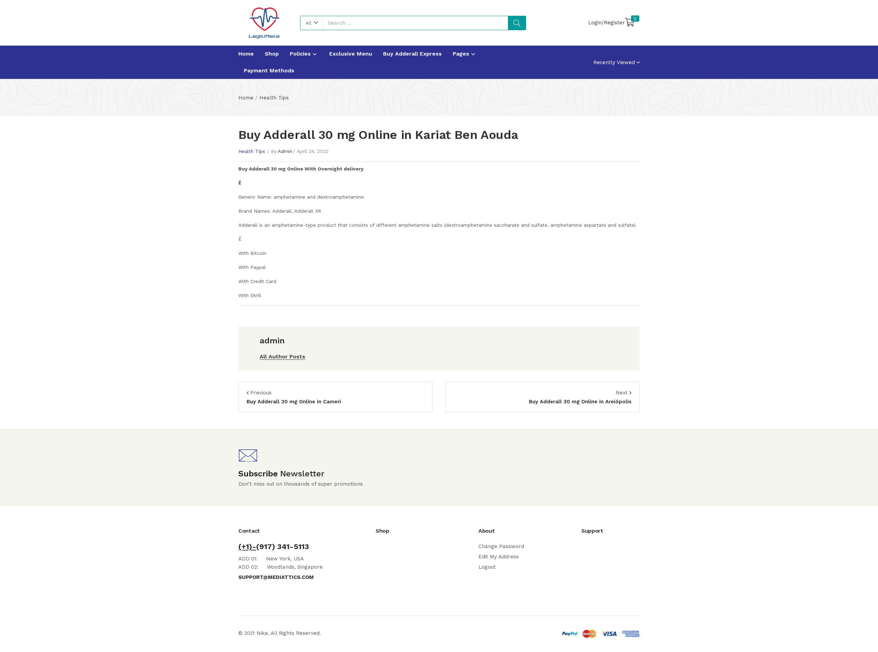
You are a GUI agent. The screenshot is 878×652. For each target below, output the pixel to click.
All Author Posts (282, 356)
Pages (462, 53)
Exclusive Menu (350, 53)
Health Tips (274, 98)
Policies (301, 53)
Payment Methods (269, 70)
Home (246, 53)
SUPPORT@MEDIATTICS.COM (276, 577)
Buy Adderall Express (412, 53)
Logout (487, 567)
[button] (311, 23)
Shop (272, 53)
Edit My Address (498, 557)
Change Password (501, 546)
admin (285, 151)
